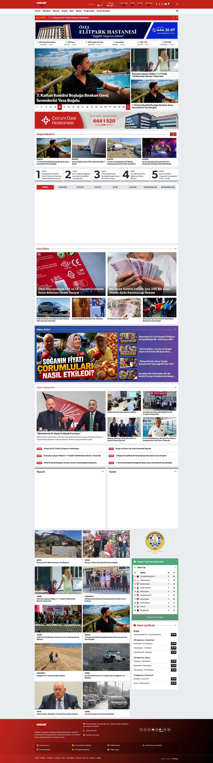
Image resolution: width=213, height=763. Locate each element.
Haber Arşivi (114, 749)
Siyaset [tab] (80, 187)
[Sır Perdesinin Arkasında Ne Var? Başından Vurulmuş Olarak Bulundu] (159, 148)
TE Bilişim (175, 759)
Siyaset (56, 11)
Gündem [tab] (63, 187)
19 (119, 107)
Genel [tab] (45, 187)
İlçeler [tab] (132, 187)
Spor (72, 11)
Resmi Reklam (103, 11)
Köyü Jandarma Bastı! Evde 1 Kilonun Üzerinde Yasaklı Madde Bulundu (52, 176)
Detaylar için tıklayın (155, 617)
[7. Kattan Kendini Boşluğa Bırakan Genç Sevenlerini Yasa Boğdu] (54, 148)
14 (96, 107)
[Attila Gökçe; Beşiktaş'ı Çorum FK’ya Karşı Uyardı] (58, 695)
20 (123, 107)
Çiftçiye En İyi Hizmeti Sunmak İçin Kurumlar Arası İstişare (141, 456)
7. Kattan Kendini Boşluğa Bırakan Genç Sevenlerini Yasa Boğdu (110, 176)
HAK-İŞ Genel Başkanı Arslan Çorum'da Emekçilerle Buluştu (70, 463)
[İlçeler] (175, 472)
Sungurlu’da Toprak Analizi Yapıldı (51, 676)
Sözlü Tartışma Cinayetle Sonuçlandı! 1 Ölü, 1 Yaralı (168, 176)
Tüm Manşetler (44, 749)
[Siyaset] (103, 472)
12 (87, 107)
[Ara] (177, 4)
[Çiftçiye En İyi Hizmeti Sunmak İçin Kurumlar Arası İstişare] (106, 580)
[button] (173, 17)
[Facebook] (141, 730)
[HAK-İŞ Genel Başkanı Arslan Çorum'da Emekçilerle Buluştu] (58, 619)
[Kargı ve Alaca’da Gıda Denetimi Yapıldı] (106, 544)
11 (83, 107)
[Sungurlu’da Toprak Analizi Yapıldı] (58, 657)
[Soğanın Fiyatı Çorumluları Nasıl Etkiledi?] (77, 356)
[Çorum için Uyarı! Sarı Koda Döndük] (106, 695)
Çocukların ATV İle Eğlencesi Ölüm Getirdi (137, 176)
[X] (145, 730)
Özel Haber (70, 758)
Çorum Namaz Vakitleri (83, 745)
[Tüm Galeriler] (175, 249)
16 (105, 107)
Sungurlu (89, 596)
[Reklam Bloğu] (107, 30)
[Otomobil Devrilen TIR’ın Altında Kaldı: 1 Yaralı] (89, 148)
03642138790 (91, 731)
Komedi (78, 758)
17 (110, 107)
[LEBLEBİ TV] (41, 4)
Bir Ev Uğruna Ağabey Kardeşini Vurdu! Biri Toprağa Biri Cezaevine (81, 176)
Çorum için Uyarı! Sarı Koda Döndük (99, 714)
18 (114, 107)
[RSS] (169, 730)
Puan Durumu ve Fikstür (153, 745)
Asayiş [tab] (98, 187)
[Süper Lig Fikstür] (175, 625)
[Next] (161, 730)
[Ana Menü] (177, 11)
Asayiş (64, 11)
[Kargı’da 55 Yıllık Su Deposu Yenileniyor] (58, 544)
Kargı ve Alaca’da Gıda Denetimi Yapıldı (133, 449)
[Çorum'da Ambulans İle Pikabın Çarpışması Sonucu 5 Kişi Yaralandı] (124, 148)
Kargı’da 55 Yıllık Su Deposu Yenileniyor (61, 449)
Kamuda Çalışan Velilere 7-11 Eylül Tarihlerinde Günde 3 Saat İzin (72, 456)
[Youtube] (153, 730)
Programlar (89, 11)
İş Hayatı (57, 758)
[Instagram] (149, 730)
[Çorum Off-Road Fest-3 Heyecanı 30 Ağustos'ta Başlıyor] (106, 657)
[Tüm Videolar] (175, 330)
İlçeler (79, 11)
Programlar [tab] (150, 187)
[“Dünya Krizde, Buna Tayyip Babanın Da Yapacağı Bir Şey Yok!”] (128, 363)
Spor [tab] (115, 187)
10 (78, 107)
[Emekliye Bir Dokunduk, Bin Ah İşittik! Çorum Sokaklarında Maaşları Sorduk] (128, 375)
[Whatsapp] (165, 730)
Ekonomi (86, 758)
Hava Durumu (44, 745)
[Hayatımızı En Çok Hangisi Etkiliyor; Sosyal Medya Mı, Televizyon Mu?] (128, 338)
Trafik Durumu (115, 745)
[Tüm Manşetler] (175, 388)
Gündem (46, 11)
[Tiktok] (157, 730)
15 (101, 107)
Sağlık (99, 758)
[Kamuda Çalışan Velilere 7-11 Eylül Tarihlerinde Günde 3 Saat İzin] (58, 580)
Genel (37, 11)
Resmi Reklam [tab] (167, 187)
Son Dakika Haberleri (81, 749)
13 (92, 107)
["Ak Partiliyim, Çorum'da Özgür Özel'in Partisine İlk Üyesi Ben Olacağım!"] (128, 350)
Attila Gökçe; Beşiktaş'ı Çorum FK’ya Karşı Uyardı (57, 714)
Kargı (39, 560)
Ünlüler (42, 758)
